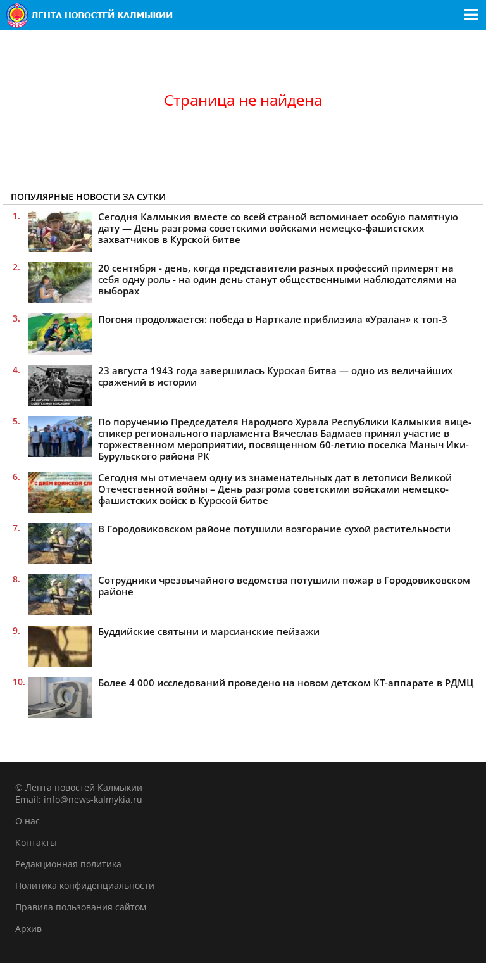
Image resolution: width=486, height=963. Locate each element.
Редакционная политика (68, 864)
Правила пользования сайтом (80, 907)
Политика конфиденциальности (84, 885)
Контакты (36, 842)
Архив (28, 928)
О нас (27, 821)
